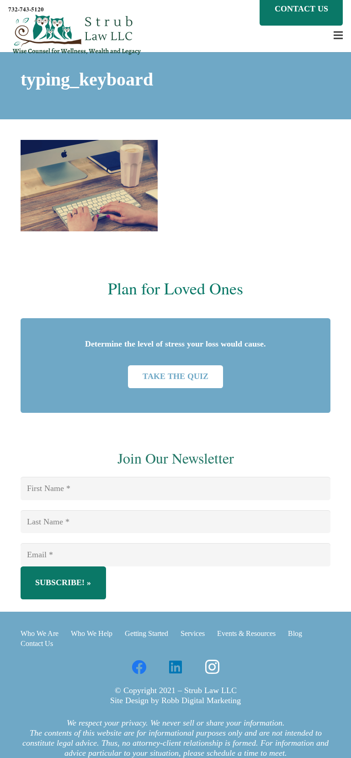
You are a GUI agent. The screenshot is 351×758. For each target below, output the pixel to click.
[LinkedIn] (175, 667)
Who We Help (91, 633)
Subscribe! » (63, 582)
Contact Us (37, 643)
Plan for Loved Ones (175, 288)
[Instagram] (212, 667)
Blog (295, 633)
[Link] (76, 35)
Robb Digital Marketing (201, 700)
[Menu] (338, 35)
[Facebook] (139, 667)
